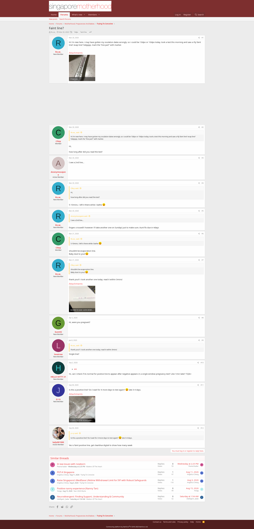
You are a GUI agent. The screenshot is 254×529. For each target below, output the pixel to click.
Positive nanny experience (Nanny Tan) (77, 488)
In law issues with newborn (71, 463)
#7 (203, 260)
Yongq (59, 491)
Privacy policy (183, 522)
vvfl (90, 32)
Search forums (65, 19)
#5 (203, 211)
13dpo (76, 32)
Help (192, 522)
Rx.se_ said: (75, 132)
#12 (202, 428)
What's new (77, 14)
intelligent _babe (63, 499)
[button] (84, 14)
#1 (203, 38)
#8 (203, 318)
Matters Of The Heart (94, 466)
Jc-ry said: (74, 433)
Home (53, 14)
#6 (203, 234)
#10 (202, 362)
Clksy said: (75, 188)
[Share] (199, 37)
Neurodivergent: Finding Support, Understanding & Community (90, 496)
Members (92, 14)
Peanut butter (62, 466)
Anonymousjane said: (79, 216)
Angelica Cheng (63, 475)
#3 (203, 158)
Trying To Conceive (87, 475)
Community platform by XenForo (127, 527)
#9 (203, 340)
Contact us (157, 522)
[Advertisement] (127, 102)
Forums (64, 14)
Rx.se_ (53, 32)
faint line (83, 32)
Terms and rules (169, 522)
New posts (53, 19)
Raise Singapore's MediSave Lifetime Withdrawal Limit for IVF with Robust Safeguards (101, 480)
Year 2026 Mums (80, 491)
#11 (202, 385)
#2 (203, 127)
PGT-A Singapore (65, 472)
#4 (203, 183)
